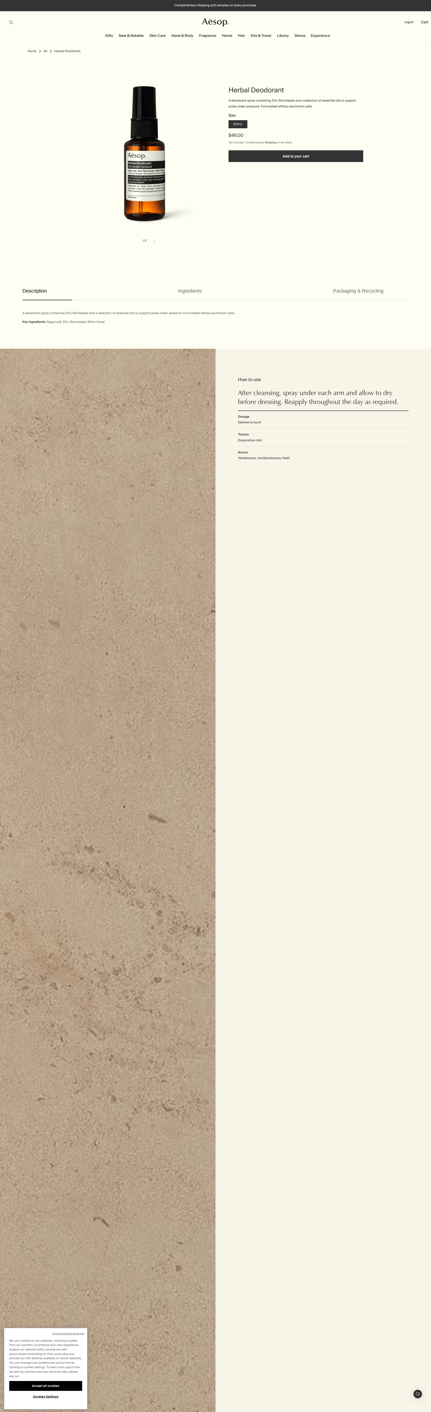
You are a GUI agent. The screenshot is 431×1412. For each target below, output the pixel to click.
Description (34, 291)
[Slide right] (154, 241)
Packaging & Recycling (358, 291)
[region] (46, 1369)
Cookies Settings (46, 1397)
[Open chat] (417, 1394)
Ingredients (190, 291)
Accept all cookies (45, 1386)
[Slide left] (135, 241)
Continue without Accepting (68, 1333)
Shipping (270, 142)
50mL (238, 124)
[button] (14, 22)
